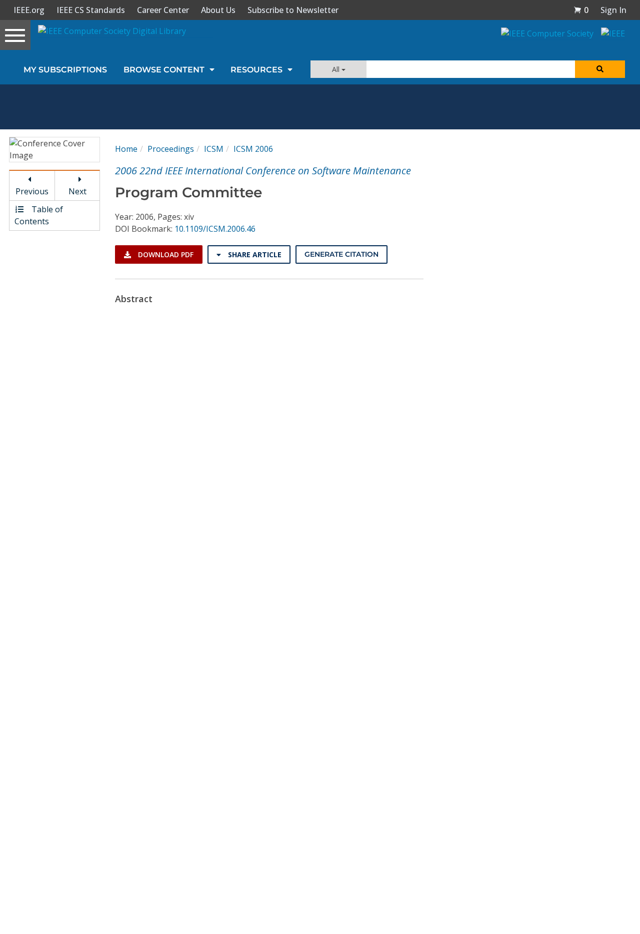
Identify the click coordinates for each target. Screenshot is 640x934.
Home (126, 148)
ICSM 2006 (253, 148)
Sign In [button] (613, 9)
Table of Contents (38, 215)
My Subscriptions (65, 69)
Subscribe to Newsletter (293, 9)
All (337, 69)
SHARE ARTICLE (254, 254)
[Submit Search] (600, 69)
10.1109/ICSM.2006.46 (215, 228)
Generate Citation (341, 254)
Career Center (163, 9)
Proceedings (171, 148)
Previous (32, 191)
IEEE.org (29, 9)
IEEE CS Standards (90, 9)
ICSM (214, 148)
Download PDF (165, 254)
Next (77, 191)
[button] (581, 10)
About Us (218, 9)
